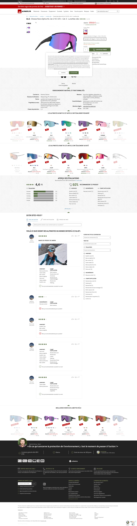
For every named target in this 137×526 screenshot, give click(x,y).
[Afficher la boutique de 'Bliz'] (28, 23)
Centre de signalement (99, 493)
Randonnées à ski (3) (103, 191)
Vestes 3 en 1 (47, 512)
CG (69, 493)
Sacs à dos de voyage (73, 514)
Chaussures (44, 11)
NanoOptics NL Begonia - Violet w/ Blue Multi (94, 39)
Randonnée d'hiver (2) (103, 203)
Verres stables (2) (73, 201)
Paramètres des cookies (74, 495)
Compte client (97, 484)
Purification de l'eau (23, 516)
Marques (86, 11)
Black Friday (21, 514)
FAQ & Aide (71, 486)
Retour (70, 490)
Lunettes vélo (48, 16)
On (95, 516)
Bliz (28, 19)
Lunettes (42, 16)
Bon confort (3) (73, 195)
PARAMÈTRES (63, 72)
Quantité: (85, 46)
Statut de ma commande (74, 484)
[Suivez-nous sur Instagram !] (45, 484)
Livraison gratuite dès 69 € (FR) (27, 3)
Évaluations (88, 247)
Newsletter (96, 486)
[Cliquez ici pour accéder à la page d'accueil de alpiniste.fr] (25, 11)
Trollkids (96, 518)
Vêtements (36, 11)
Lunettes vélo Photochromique (75, 518)
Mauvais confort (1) (88, 191)
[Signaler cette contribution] (79, 236)
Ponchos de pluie (47, 515)
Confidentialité (74, 493)
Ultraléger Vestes (47, 517)
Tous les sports (78, 11)
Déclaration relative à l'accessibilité (102, 495)
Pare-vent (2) (72, 204)
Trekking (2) (101, 193)
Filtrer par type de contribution (92, 234)
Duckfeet (96, 514)
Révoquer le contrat (73, 499)
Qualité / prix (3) (73, 191)
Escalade (59, 11)
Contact (70, 488)
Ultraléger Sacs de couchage (75, 515)
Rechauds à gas (22, 515)
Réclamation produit (73, 491)
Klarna (47, 3)
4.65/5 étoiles (104, 3)
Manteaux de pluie (48, 514)
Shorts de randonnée (48, 518)
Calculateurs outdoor (23, 512)
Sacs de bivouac (72, 517)
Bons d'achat (97, 488)
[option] (56, 42)
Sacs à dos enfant (73, 516)
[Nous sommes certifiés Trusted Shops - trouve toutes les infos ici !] (98, 452)
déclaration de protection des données (60, 68)
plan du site (43, 521)
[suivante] (108, 126)
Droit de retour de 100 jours (77, 3)
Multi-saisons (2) (102, 201)
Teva (95, 512)
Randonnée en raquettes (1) (92, 296)
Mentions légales (98, 491)
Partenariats (97, 490)
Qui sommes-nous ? (98, 482)
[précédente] (28, 126)
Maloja (96, 515)
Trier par (86, 241)
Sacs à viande (72, 512)
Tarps (20, 517)
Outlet (92, 11)
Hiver (71, 11)
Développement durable (99, 497)
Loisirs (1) (88, 298)
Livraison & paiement (73, 482)
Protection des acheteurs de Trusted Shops (96, 64)
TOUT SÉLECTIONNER (73, 72)
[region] (69, 64)
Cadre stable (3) (73, 197)
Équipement (52, 11)
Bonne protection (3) (74, 199)
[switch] (133, 524)
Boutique (20, 1)
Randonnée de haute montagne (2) (104, 198)
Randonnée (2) (101, 195)
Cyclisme (66, 11)
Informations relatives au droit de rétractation (79, 497)
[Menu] (136, 521)
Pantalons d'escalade (23, 518)
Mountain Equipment (99, 517)
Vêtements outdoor (34, 16)
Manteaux (46, 516)
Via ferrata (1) (101, 205)
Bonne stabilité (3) (73, 193)
